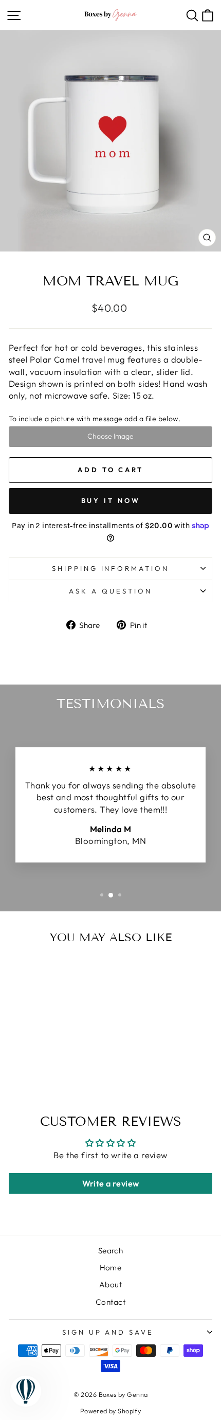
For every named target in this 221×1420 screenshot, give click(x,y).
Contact (110, 1302)
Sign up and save (108, 1332)
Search (110, 1250)
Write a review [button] (110, 1183)
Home (111, 1267)
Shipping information (111, 568)
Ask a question (110, 591)
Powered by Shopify (110, 1411)
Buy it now (110, 500)
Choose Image (110, 436)
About (110, 1284)
